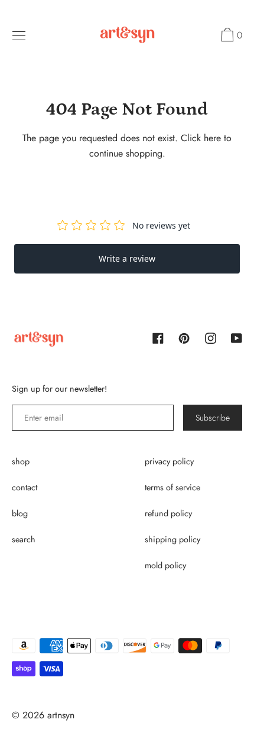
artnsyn (60, 715)
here (212, 138)
